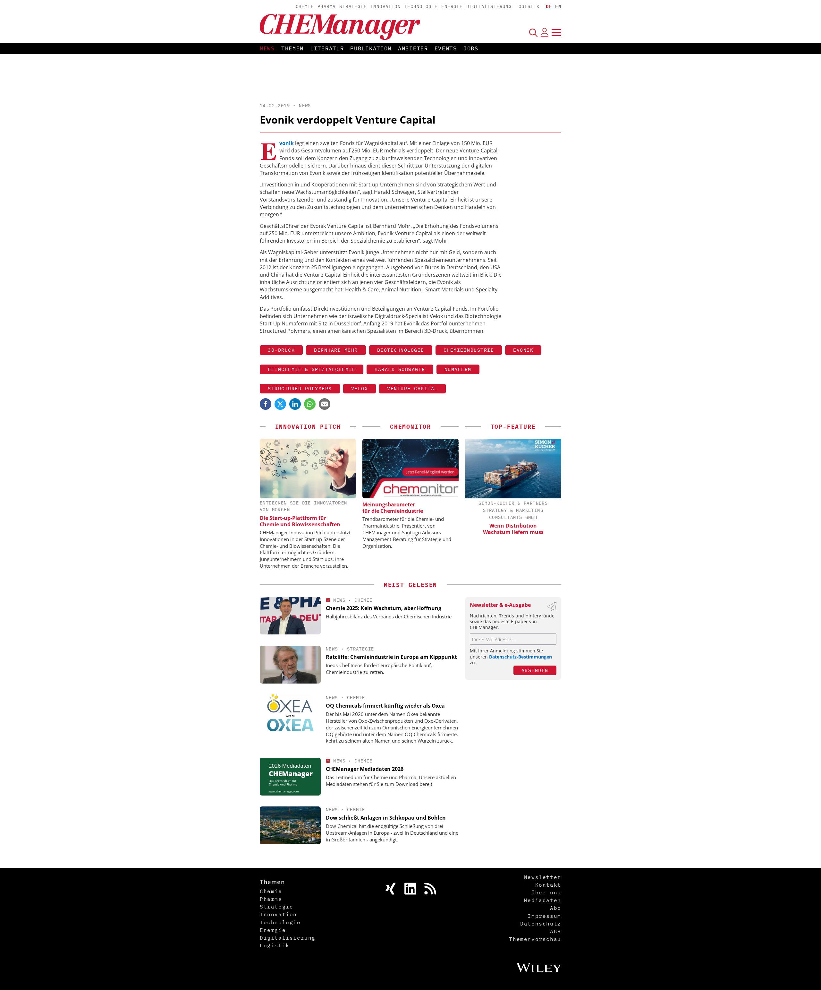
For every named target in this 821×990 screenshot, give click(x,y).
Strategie (353, 6)
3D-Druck (281, 350)
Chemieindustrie (469, 350)
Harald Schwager (400, 369)
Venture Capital (412, 388)
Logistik (527, 6)
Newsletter (542, 877)
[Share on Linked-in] (295, 404)
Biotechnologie (400, 350)
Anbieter (413, 48)
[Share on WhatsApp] (310, 404)
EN (558, 6)
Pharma (326, 6)
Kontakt (548, 885)
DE (549, 6)
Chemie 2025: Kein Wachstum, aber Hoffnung (383, 608)
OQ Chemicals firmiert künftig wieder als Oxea (385, 705)
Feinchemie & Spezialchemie (311, 369)
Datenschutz (540, 923)
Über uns (546, 892)
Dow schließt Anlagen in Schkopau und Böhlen (386, 817)
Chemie (305, 6)
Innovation (385, 6)
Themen (292, 48)
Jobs (470, 48)
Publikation (371, 48)
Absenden (534, 670)
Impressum (544, 916)
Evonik (523, 350)
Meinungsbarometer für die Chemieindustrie (392, 507)
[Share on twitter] (280, 404)
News (267, 48)
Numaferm (457, 369)
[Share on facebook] (265, 404)
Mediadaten (542, 900)
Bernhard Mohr (336, 350)
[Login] (544, 32)
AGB (555, 931)
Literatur (327, 48)
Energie (451, 6)
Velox (359, 388)
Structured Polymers (300, 388)
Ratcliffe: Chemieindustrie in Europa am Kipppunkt (391, 656)
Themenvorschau (535, 939)
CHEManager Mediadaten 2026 (364, 768)
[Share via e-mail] (324, 404)
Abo (555, 908)
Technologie (420, 6)
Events (446, 48)
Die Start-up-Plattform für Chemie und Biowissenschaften (300, 521)
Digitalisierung (489, 6)
